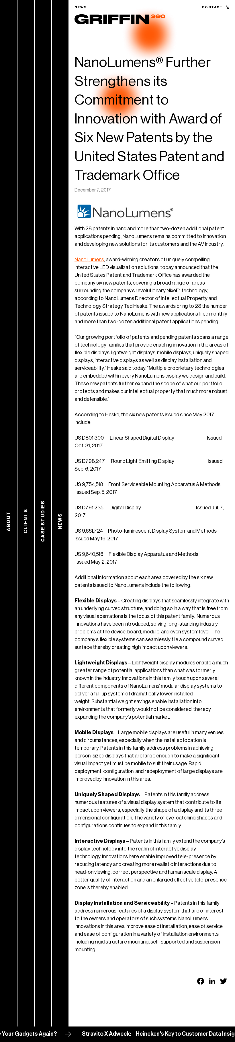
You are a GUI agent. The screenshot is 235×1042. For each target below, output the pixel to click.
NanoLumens (89, 259)
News (81, 7)
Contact (212, 7)
